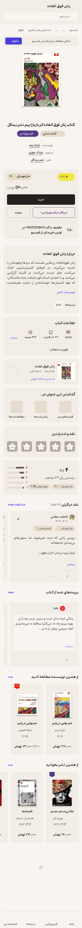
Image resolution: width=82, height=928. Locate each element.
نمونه (18, 212)
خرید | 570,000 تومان (21, 922)
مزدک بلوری (36, 152)
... (64, 30)
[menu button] (6, 6)
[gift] (41, 114)
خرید (41, 199)
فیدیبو (74, 30)
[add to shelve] (65, 407)
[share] (30, 114)
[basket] (17, 6)
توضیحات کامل (66, 292)
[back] (76, 6)
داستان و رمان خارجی (39, 30)
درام (21, 30)
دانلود (15, 41)
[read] (16, 407)
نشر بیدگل (37, 160)
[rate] (70, 446)
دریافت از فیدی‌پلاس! (54, 212)
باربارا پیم (34, 145)
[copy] (10, 230)
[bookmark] (51, 114)
